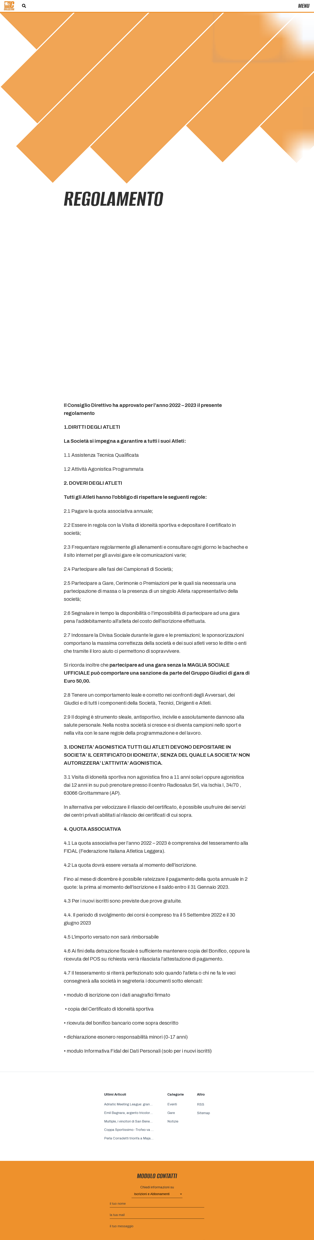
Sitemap (203, 1113)
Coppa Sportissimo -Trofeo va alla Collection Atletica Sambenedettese (129, 1130)
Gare (171, 1113)
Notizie (172, 1121)
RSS (200, 1104)
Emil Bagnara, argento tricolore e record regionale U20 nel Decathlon (129, 1113)
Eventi (172, 1104)
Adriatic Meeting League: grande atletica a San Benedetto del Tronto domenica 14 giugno (129, 1104)
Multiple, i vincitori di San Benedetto (129, 1121)
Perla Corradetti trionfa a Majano (129, 1138)
